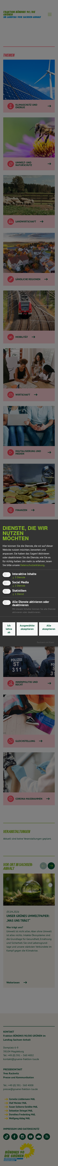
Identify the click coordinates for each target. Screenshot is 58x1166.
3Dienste (18, 577)
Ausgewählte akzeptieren (27, 627)
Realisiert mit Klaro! (45, 642)
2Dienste (18, 585)
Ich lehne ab (9, 629)
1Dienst (18, 594)
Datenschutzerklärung (32, 565)
